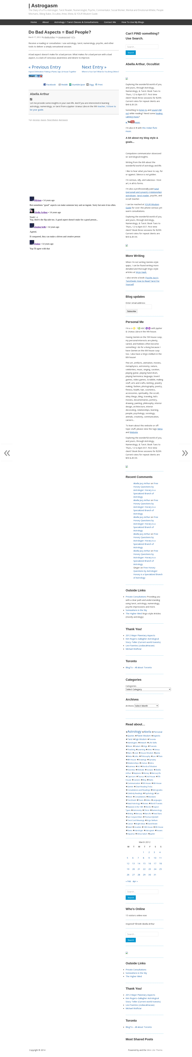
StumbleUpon (78, 84)
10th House (148, 827)
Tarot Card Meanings (135, 820)
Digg (91, 84)
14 (139, 863)
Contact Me (110, 22)
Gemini (130, 786)
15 (144, 863)
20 (133, 869)
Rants (151, 780)
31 (155, 874)
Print (100, 84)
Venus (157, 749)
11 (160, 857)
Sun (157, 793)
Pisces (140, 800)
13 (133, 863)
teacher (101, 106)
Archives (130, 705)
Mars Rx (147, 813)
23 (149, 869)
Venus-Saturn (142, 834)
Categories (131, 685)
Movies (145, 803)
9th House (159, 827)
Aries (149, 749)
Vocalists (137, 827)
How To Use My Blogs (133, 22)
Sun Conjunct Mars (134, 817)
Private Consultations (136, 596)
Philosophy (145, 756)
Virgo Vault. (141, 272)
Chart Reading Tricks (144, 786)
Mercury (138, 813)
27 (133, 874)
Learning (141, 749)
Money (146, 773)
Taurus (141, 776)
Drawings (142, 759)
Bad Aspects (63, 120)
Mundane (152, 797)
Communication (133, 783)
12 (128, 863)
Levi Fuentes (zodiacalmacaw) (140, 645)
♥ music (133, 122)
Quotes (130, 735)
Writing (130, 813)
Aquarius (131, 834)
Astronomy (137, 810)
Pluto (160, 756)
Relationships (133, 763)
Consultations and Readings (138, 790)
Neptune (137, 773)
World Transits (156, 803)
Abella (147, 731)
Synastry (152, 759)
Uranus (144, 763)
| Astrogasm (43, 5)
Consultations (140, 797)
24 (155, 869)
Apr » (135, 881)
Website (134, 432)
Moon (129, 797)
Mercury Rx (156, 773)
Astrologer (139, 830)
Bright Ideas (140, 824)
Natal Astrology (133, 803)
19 (128, 869)
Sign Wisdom (141, 739)
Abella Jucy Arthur (141, 483)
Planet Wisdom (52, 120)
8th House (131, 759)
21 (139, 869)
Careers (137, 780)
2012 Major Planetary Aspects (140, 635)
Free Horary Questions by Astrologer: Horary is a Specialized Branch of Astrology (145, 490)
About (45, 22)
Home (34, 22)
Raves (129, 830)
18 (160, 863)
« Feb (128, 881)
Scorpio (150, 770)
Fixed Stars (157, 813)
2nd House (150, 776)
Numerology (157, 810)
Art (138, 766)
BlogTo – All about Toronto (139, 667)
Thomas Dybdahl (151, 817)
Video (148, 800)
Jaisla (158, 753)
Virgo (145, 746)
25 (160, 869)
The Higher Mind (134, 613)
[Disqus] (74, 158)
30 (149, 874)
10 (155, 857)
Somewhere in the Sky (136, 610)
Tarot (130, 739)
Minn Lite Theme (154, 1050)
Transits (153, 746)
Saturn (138, 746)
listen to (143, 110)
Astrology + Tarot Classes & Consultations (76, 22)
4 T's (73, 37)
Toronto (152, 739)
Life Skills (153, 742)
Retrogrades (157, 790)
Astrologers (132, 742)
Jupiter (152, 834)
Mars (129, 753)
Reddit (64, 84)
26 (128, 874)
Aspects (43, 120)
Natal (129, 827)
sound (155, 110)
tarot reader (143, 195)
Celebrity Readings (134, 793)
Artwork (143, 742)
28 (139, 874)
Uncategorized (64, 37)
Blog (144, 780)
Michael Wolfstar (134, 648)
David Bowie (152, 824)
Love (136, 753)
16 (149, 863)
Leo (154, 756)
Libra (152, 763)
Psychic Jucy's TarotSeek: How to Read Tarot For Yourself (143, 281)
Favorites (131, 770)
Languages (157, 800)
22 (144, 869)
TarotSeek (131, 800)
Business (131, 766)
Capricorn (131, 776)
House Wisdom (146, 753)
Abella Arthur (49, 37)
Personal (158, 731)
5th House (147, 783)
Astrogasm (149, 830)
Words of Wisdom (149, 766)
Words (148, 807)
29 (144, 874)
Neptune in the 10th (135, 807)
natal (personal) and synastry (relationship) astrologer (144, 192)
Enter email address (135, 302)
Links (136, 756)
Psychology (149, 793)
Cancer (130, 824)
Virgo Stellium (152, 820)
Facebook (51, 84)
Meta (159, 428)
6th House (157, 783)
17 (155, 863)
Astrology (36, 120)
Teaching (131, 749)
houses (159, 830)
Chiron (146, 810)
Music (129, 746)
